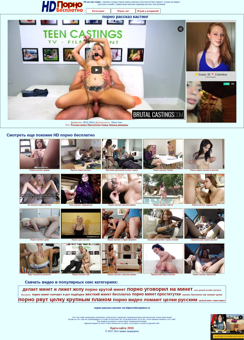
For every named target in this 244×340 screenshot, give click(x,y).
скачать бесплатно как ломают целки (202, 294)
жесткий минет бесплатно (108, 294)
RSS (131, 328)
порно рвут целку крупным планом (65, 299)
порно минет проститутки (156, 294)
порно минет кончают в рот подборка (58, 294)
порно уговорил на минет (160, 289)
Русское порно (79, 125)
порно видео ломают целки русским (155, 299)
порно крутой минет (105, 289)
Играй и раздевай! (148, 11)
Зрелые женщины (118, 125)
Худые (104, 125)
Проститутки (94, 125)
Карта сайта (118, 328)
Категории (98, 11)
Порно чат (123, 11)
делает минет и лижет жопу (53, 289)
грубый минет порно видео (212, 300)
